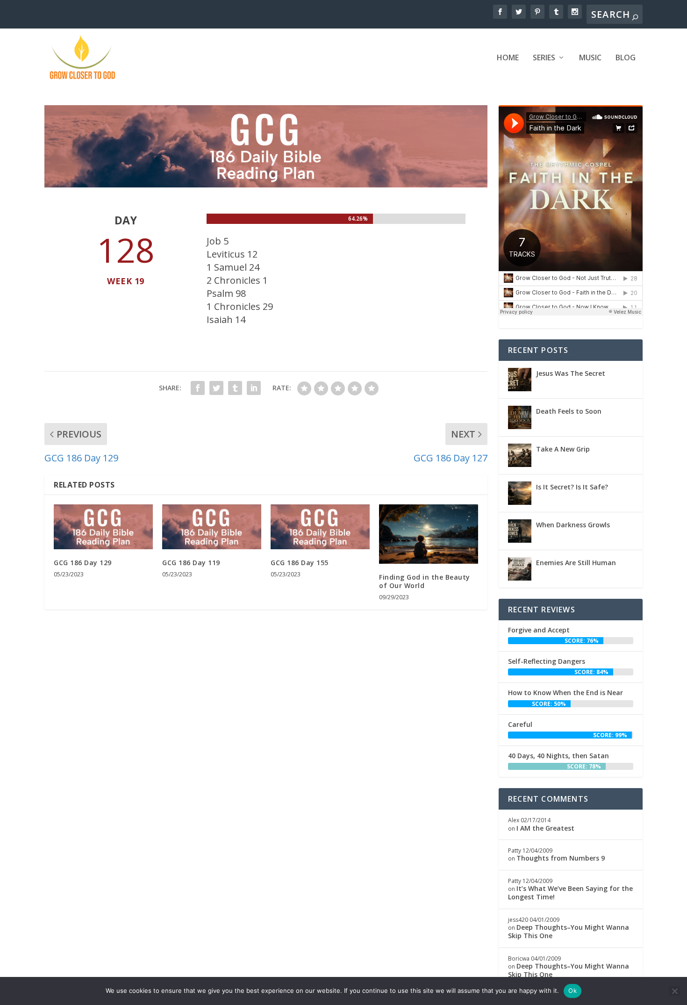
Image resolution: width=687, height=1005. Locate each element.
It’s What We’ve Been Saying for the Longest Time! (570, 892)
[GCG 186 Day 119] (211, 526)
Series (544, 58)
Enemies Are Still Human (576, 562)
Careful (520, 724)
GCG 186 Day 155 (300, 562)
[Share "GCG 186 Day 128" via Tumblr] (235, 388)
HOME (508, 58)
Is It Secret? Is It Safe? (572, 486)
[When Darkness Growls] (519, 531)
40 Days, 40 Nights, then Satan (558, 755)
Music (590, 58)
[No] (674, 991)
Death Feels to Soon (568, 411)
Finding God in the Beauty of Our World (424, 581)
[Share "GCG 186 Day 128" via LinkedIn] (253, 388)
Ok (572, 990)
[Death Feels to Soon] (519, 417)
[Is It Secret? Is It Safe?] (519, 493)
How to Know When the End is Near (565, 692)
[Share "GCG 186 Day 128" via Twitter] (216, 388)
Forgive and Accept (539, 629)
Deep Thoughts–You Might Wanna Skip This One (568, 931)
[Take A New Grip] (519, 455)
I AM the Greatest (545, 828)
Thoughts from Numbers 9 (560, 858)
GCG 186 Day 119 (191, 562)
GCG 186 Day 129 (83, 562)
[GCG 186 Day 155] (320, 526)
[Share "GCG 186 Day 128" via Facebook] (197, 388)
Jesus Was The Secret (570, 373)
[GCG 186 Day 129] (103, 526)
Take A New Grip (563, 449)
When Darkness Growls (573, 524)
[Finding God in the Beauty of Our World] (428, 534)
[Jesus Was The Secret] (519, 379)
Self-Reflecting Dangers (546, 661)
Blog (625, 58)
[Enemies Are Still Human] (519, 569)
